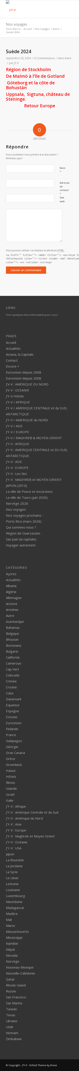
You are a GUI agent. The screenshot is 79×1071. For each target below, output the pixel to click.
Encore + (12, 366)
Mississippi (14, 937)
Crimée (11, 681)
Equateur (13, 705)
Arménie (12, 609)
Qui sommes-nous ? (21, 527)
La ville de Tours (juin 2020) (27, 497)
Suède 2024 (18, 51)
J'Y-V (24, 1065)
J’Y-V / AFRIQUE (18, 402)
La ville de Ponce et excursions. (29, 491)
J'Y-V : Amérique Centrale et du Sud (32, 812)
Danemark (13, 699)
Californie (13, 657)
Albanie (11, 586)
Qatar (10, 979)
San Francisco (16, 997)
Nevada (12, 955)
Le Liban (12, 878)
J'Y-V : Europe (16, 830)
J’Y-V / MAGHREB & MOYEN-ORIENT (34, 438)
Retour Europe (39, 106)
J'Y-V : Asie (14, 824)
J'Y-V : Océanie (16, 842)
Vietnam (12, 1033)
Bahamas (13, 627)
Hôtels (11, 776)
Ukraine (11, 1021)
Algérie (11, 591)
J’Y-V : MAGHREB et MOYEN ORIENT (34, 479)
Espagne (12, 711)
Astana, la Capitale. (20, 354)
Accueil (27, 28)
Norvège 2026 (17, 503)
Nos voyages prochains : (24, 515)
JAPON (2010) (16, 485)
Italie (9, 800)
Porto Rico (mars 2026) (23, 521)
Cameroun (13, 663)
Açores (11, 574)
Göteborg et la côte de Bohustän (30, 85)
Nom (62, 170)
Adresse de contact (65, 188)
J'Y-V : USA (13, 848)
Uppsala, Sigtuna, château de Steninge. (38, 96)
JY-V (16, 63)
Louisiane (13, 890)
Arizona (11, 603)
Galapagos (14, 741)
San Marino (14, 1003)
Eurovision (14, 723)
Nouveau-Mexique (20, 967)
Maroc (10, 925)
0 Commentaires (44, 58)
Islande (11, 788)
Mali (9, 919)
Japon (10, 854)
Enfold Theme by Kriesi (43, 1065)
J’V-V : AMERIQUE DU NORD (27, 384)
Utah (9, 1027)
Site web (62, 199)
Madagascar (15, 907)
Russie (11, 991)
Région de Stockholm (28, 69)
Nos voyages (16, 24)
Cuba (9, 693)
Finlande (12, 729)
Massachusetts (17, 931)
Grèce (10, 758)
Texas (10, 1015)
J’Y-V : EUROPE (17, 467)
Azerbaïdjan (15, 621)
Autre (56, 28)
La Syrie (12, 872)
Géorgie (12, 746)
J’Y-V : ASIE (14, 461)
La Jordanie (14, 866)
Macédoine (14, 901)
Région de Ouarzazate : (23, 533)
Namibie (12, 943)
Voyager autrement (21, 545)
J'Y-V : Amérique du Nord (24, 818)
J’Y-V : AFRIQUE (17, 444)
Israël (10, 794)
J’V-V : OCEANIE (17, 390)
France (11, 735)
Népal (10, 949)
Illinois (10, 782)
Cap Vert (12, 669)
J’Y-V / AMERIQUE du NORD (27, 420)
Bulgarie (12, 651)
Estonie (11, 717)
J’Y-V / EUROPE (17, 432)
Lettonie (12, 884)
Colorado (13, 675)
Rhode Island (16, 985)
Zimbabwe (14, 1039)
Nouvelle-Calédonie (20, 973)
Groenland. (14, 764)
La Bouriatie (15, 860)
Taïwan (11, 1009)
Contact (12, 360)
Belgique (12, 633)
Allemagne (14, 597)
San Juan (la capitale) (21, 539)
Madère (12, 913)
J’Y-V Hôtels (15, 396)
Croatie (11, 687)
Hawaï (11, 770)
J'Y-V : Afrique (16, 806)
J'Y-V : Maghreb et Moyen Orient (30, 836)
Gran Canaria (15, 752)
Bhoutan (12, 639)
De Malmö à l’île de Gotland (35, 76)
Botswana (13, 645)
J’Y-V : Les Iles (16, 473)
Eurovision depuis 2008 (23, 372)
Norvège (12, 961)
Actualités (13, 348)
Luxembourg (15, 895)
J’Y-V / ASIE (14, 426)
